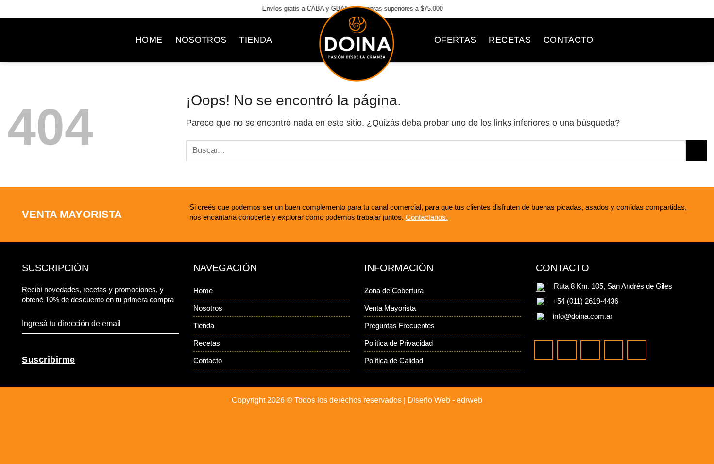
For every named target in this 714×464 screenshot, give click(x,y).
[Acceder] (636, 40)
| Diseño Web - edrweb (443, 400)
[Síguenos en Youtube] (664, 7)
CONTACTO (569, 40)
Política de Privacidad (398, 343)
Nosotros (207, 308)
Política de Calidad (393, 360)
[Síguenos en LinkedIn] (696, 7)
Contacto (207, 360)
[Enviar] (696, 150)
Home (203, 290)
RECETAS (509, 40)
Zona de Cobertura (394, 290)
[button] (660, 40)
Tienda (203, 325)
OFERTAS (455, 40)
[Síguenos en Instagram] (629, 7)
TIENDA (255, 40)
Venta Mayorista (390, 308)
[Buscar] (612, 40)
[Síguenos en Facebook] (679, 7)
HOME (149, 40)
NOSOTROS (201, 40)
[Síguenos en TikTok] (647, 7)
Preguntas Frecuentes (399, 325)
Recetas (206, 343)
